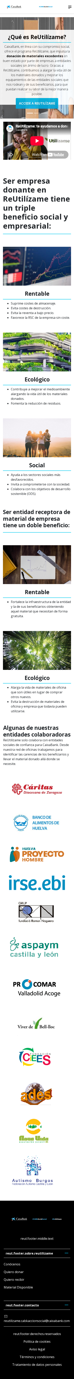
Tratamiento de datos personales (37, 1364)
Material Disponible (18, 1287)
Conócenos (12, 1264)
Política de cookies (37, 1341)
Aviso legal (37, 1349)
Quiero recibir (14, 1279)
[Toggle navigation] (70, 7)
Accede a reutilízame (37, 103)
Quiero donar (14, 1272)
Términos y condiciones (37, 1357)
